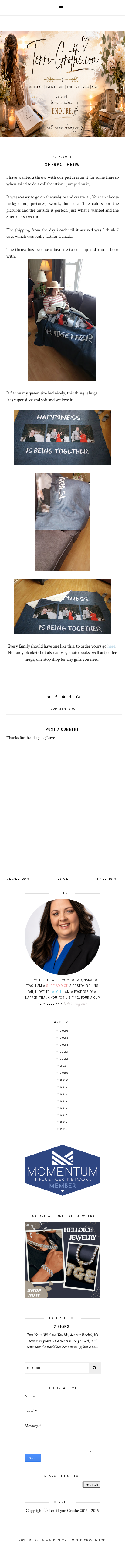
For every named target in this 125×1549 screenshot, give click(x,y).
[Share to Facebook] (56, 697)
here (111, 646)
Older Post (107, 879)
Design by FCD (93, 1540)
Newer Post (19, 879)
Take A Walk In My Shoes (55, 1540)
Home (63, 879)
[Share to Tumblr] (70, 697)
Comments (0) (64, 709)
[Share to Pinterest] (63, 697)
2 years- (62, 1326)
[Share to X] (49, 697)
